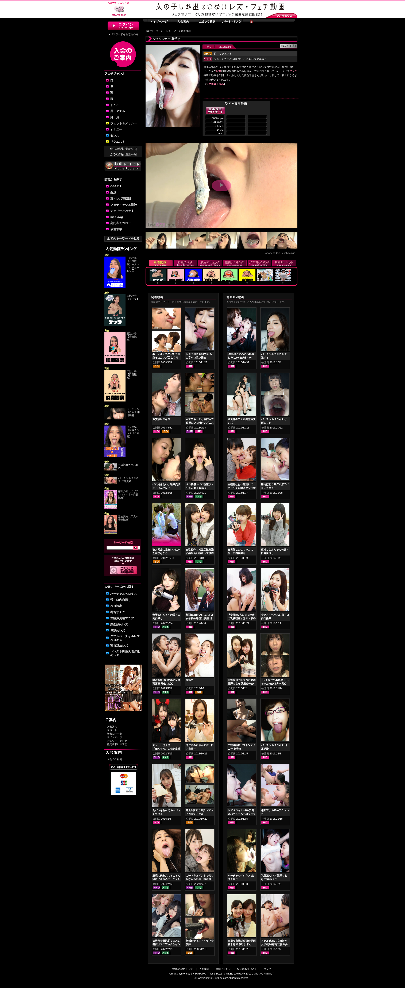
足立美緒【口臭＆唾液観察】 (128, 518)
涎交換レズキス (161, 419)
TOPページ (152, 31)
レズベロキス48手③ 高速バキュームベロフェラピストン (242, 814)
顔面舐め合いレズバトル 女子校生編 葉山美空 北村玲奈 (200, 618)
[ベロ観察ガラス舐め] (110, 469)
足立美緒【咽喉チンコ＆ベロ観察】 (133, 432)
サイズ (245, 58)
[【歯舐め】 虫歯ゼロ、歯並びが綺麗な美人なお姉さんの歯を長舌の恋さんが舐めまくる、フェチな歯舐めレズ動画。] (199, 656)
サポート (112, 730)
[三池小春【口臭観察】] (115, 400)
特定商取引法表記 (117, 744)
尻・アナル (117, 111)
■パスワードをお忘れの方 (123, 34)
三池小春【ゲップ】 (133, 297)
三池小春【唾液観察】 (132, 336)
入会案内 (112, 726)
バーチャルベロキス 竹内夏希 (128, 480)
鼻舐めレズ (117, 630)
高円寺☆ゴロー (120, 223)
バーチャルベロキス (123, 593)
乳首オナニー (119, 612)
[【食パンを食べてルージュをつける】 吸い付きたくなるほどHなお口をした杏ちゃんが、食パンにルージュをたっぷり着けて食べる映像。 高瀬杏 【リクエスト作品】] (166, 786)
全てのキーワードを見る (123, 238)
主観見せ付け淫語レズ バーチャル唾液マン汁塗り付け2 (242, 488)
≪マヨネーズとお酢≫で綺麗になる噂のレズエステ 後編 (200, 423)
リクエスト (117, 141)
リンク (267, 969)
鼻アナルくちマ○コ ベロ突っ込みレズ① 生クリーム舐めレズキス (166, 358)
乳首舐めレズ (119, 645)
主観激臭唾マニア (122, 618)
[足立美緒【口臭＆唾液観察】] (110, 533)
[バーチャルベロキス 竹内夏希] (110, 482)
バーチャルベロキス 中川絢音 (133, 412)
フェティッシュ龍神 (123, 204)
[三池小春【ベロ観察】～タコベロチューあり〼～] (115, 287)
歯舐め (189, 679)
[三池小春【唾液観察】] (115, 362)
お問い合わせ (223, 969)
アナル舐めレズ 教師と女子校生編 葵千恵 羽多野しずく (274, 944)
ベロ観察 (116, 606)
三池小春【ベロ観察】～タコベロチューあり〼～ (133, 264)
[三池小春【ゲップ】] (115, 325)
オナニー (116, 129)
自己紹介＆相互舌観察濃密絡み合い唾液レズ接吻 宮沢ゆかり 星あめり (200, 553)
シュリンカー (221, 58)
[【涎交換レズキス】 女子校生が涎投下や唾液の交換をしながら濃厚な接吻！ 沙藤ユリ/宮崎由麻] (166, 395)
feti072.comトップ (182, 969)
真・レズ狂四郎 (120, 198)
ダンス (114, 135)
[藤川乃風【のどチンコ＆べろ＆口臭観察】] (110, 508)
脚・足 (114, 117)
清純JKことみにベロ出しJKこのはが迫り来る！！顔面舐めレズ (241, 358)
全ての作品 (123, 148)
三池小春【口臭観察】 (132, 374)
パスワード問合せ (117, 740)
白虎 (113, 192)
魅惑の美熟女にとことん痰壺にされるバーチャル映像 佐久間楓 (166, 879)
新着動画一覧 (114, 733)
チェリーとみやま (122, 210)
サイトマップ (114, 737)
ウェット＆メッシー (123, 123)
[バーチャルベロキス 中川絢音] (115, 418)
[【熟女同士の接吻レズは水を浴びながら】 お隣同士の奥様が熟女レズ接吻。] (166, 525)
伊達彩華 (116, 229)
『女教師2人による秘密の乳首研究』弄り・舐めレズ (242, 618)
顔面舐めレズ (119, 624)
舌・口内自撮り (120, 599)
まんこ (114, 105)
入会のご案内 (114, 759)
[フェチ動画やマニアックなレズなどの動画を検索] (123, 573)
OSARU (115, 186)
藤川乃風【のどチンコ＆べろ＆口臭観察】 (128, 494)
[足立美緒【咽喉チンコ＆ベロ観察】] (115, 456)
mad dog (116, 217)
